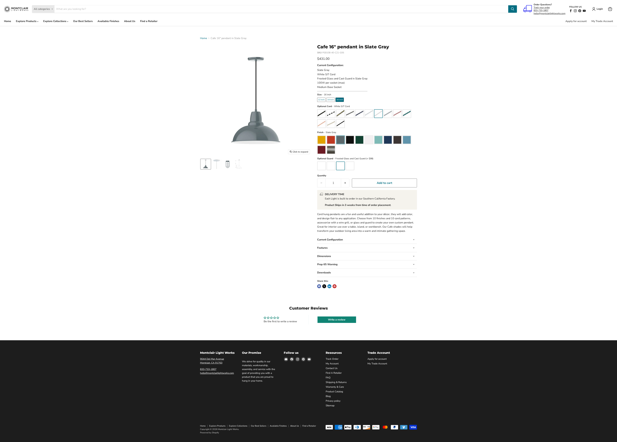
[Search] (512, 9)
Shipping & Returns (336, 382)
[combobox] (281, 9)
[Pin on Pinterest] (334, 286)
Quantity (321, 175)
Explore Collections (55, 21)
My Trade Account (602, 21)
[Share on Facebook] (319, 286)
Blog (328, 396)
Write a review (336, 319)
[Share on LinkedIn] (329, 286)
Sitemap (330, 405)
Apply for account (576, 21)
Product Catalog (334, 391)
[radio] (321, 100)
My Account (332, 363)
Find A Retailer (334, 372)
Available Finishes (108, 21)
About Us (129, 21)
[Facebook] (570, 10)
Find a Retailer (148, 21)
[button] (598, 9)
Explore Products (26, 21)
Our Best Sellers (83, 21)
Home (7, 21)
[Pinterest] (579, 10)
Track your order (542, 7)
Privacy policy (333, 400)
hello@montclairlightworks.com (549, 13)
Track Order (332, 359)
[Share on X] (324, 286)
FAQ (328, 377)
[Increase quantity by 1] (345, 183)
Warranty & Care (335, 386)
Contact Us (331, 368)
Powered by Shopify (209, 432)
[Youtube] (584, 10)
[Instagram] (575, 10)
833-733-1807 (541, 10)
